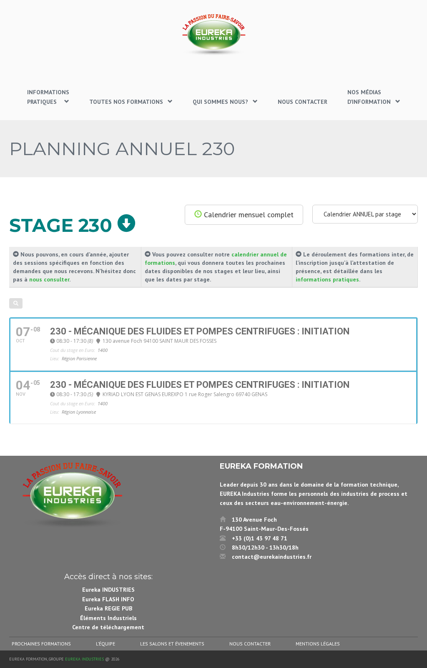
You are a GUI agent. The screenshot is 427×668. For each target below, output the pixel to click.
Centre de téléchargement (108, 627)
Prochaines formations (41, 643)
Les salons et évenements (172, 643)
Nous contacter (250, 643)
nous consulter (49, 279)
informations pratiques (327, 279)
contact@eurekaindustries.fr (271, 556)
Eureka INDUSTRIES (108, 589)
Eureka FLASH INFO (108, 599)
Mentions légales (318, 643)
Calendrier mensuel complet (248, 214)
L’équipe (105, 643)
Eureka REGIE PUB (108, 608)
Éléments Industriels (108, 618)
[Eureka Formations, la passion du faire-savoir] (213, 34)
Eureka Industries (84, 659)
